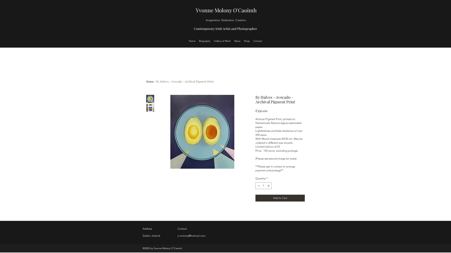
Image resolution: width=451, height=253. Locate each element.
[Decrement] (258, 186)
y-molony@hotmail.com (191, 235)
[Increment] (269, 186)
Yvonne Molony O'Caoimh (226, 10)
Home (150, 81)
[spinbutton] (264, 186)
